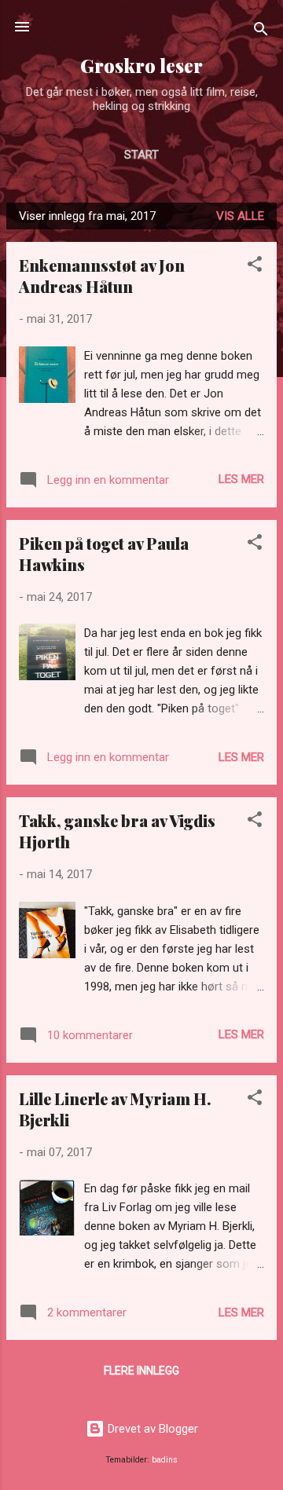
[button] (254, 266)
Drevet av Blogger (151, 1429)
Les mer (241, 479)
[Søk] (261, 32)
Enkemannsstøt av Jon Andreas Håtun (102, 275)
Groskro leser (141, 65)
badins (165, 1460)
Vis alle (240, 216)
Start (141, 155)
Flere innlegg (141, 1370)
